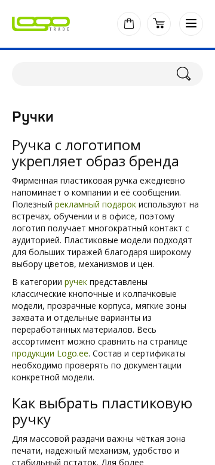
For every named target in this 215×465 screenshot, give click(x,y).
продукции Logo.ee (50, 353)
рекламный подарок (95, 204)
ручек (75, 281)
